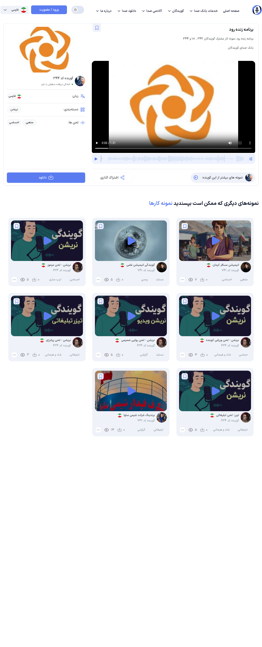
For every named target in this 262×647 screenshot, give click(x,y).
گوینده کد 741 (230, 271)
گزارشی (144, 355)
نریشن (14, 109)
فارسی (12, 96)
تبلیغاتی (75, 355)
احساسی (14, 123)
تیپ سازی (55, 280)
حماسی (243, 355)
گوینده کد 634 (62, 271)
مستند (160, 280)
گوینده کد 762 (146, 421)
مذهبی (29, 123)
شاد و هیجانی (222, 355)
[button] (203, 11)
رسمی (144, 280)
